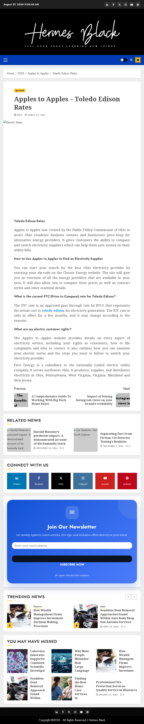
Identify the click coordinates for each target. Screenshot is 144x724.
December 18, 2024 (47, 448)
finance (38, 606)
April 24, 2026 (111, 626)
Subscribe (137, 60)
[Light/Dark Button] (123, 60)
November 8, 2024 (113, 446)
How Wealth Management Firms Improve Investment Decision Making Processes (48, 618)
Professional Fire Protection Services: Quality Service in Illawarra (116, 686)
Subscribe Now (72, 559)
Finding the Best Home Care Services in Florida (81, 690)
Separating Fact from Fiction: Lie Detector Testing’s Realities (116, 438)
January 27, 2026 (108, 694)
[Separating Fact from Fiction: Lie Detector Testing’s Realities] (86, 440)
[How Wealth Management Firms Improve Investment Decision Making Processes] (19, 616)
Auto (102, 606)
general (19, 90)
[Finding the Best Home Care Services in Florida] (61, 688)
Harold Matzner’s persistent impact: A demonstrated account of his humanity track (50, 437)
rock (19, 115)
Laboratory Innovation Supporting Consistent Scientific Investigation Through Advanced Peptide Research (40, 668)
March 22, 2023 (36, 115)
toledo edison (53, 310)
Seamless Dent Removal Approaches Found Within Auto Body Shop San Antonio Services (117, 616)
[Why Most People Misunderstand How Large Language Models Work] (61, 661)
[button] (6, 60)
